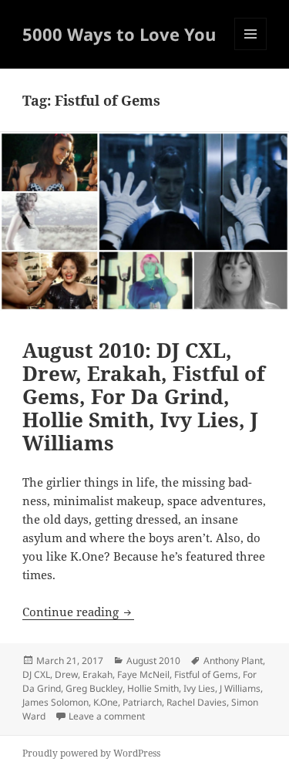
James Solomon (55, 702)
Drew (66, 674)
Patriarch (142, 702)
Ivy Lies (199, 688)
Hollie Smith (153, 688)
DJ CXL (36, 674)
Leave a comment (107, 716)
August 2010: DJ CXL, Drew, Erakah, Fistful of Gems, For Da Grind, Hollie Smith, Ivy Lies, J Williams (143, 396)
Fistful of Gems (206, 674)
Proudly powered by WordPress (91, 753)
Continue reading (78, 611)
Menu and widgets (251, 49)
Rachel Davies (196, 702)
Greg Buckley (94, 688)
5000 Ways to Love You (119, 34)
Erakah (97, 674)
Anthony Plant (233, 660)
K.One (105, 702)
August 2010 (153, 660)
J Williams (240, 688)
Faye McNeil (143, 674)
